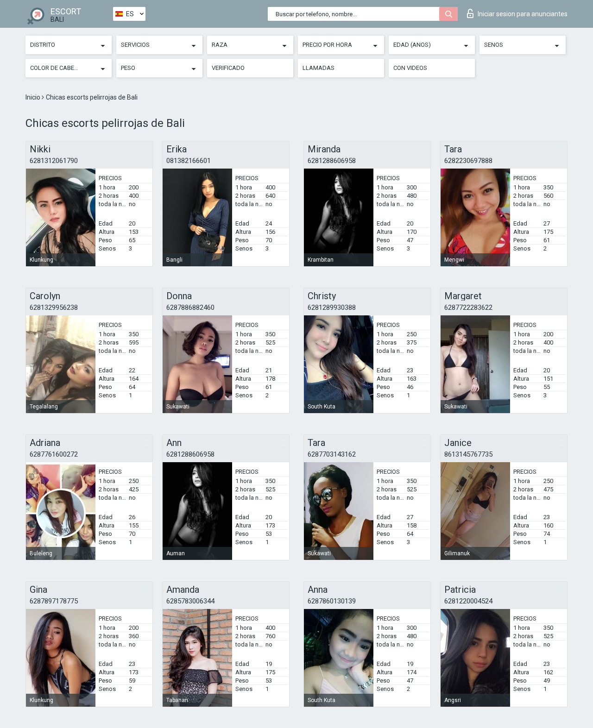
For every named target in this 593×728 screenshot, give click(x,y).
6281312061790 (54, 161)
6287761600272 (54, 454)
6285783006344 (190, 601)
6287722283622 (468, 307)
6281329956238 (54, 307)
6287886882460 (190, 307)
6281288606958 (332, 161)
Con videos (410, 67)
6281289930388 (332, 307)
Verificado (228, 67)
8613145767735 (468, 454)
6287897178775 (54, 601)
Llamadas (318, 67)
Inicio (33, 97)
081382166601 (188, 161)
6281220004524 (468, 601)
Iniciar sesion (523, 14)
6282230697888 (468, 161)
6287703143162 (332, 454)
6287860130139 (332, 601)
